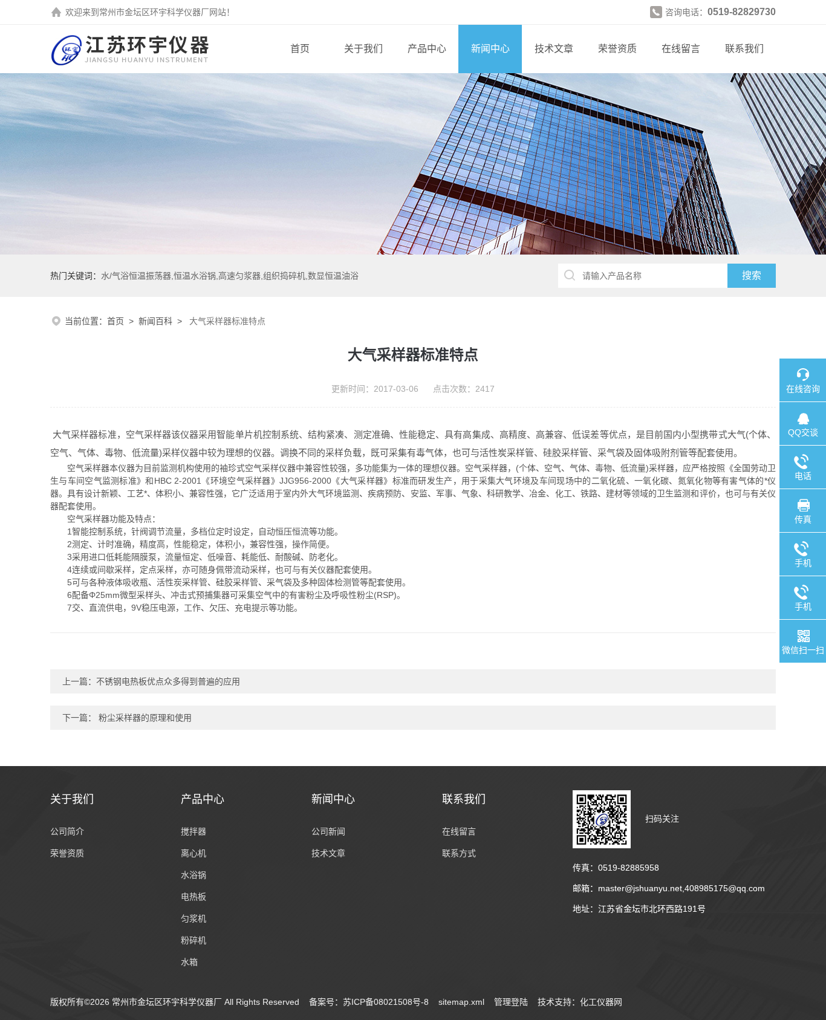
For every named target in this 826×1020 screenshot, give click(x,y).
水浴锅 (193, 875)
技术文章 (554, 49)
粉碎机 (193, 940)
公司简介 (67, 831)
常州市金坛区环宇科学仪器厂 (154, 12)
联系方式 (459, 853)
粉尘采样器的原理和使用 (144, 718)
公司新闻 (328, 831)
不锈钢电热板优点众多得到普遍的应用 (168, 681)
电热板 (193, 896)
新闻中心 (490, 49)
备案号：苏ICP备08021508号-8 (369, 1002)
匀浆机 (193, 918)
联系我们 (744, 49)
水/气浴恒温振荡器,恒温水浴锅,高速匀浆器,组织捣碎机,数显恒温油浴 (230, 276)
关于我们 (363, 49)
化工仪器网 (601, 1002)
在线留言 (681, 49)
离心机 (193, 853)
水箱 (189, 962)
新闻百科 (155, 321)
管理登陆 (511, 1002)
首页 (300, 49)
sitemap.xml (461, 1002)
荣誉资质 (617, 49)
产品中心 (427, 49)
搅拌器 (193, 831)
